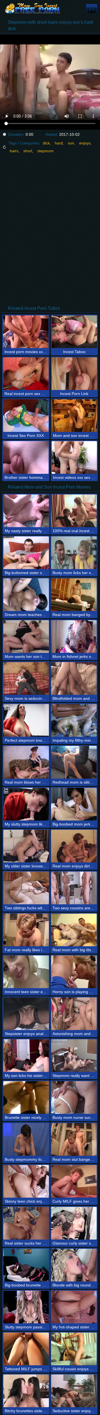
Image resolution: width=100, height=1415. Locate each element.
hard (59, 143)
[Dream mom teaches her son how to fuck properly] (26, 594)
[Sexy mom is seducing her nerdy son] (26, 678)
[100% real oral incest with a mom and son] (74, 510)
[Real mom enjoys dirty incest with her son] (74, 846)
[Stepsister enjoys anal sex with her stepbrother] (26, 1013)
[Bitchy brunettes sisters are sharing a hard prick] (26, 1390)
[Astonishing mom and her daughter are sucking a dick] (74, 1013)
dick (46, 143)
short (27, 151)
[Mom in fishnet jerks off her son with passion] (74, 636)
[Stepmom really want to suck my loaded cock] (74, 1055)
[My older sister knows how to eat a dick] (26, 846)
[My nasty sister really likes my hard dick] (26, 510)
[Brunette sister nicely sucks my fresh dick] (26, 1097)
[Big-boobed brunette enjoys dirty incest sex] (26, 1265)
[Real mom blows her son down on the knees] (26, 762)
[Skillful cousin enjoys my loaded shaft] (74, 1349)
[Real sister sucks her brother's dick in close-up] (26, 1223)
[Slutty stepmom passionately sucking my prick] (26, 1307)
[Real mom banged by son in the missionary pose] (74, 594)
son (71, 143)
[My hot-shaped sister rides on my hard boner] (74, 1307)
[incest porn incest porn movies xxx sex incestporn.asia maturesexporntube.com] (91, 8)
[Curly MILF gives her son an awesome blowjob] (74, 1181)
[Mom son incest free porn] (33, 8)
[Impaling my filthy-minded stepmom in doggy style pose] (74, 720)
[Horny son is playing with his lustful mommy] (74, 971)
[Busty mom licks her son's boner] (74, 552)
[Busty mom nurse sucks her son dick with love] (74, 1097)
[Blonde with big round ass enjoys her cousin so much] (74, 1265)
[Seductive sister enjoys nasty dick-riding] (74, 1390)
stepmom (45, 151)
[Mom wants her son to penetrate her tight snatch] (26, 636)
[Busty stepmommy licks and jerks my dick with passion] (26, 1139)
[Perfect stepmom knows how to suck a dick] (26, 720)
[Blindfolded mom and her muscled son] (74, 678)
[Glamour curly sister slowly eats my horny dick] (74, 1223)
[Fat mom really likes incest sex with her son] (26, 930)
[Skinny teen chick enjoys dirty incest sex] (26, 1181)
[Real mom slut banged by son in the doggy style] (74, 1139)
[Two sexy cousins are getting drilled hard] (74, 888)
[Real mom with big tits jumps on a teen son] (74, 930)
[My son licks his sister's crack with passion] (26, 1055)
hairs (14, 151)
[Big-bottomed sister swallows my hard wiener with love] (26, 552)
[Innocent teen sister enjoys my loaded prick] (26, 971)
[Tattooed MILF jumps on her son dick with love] (26, 1349)
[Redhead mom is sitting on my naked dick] (74, 762)
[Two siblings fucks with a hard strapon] (26, 888)
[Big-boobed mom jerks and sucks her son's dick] (74, 804)
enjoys (85, 143)
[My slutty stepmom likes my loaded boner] (26, 804)
